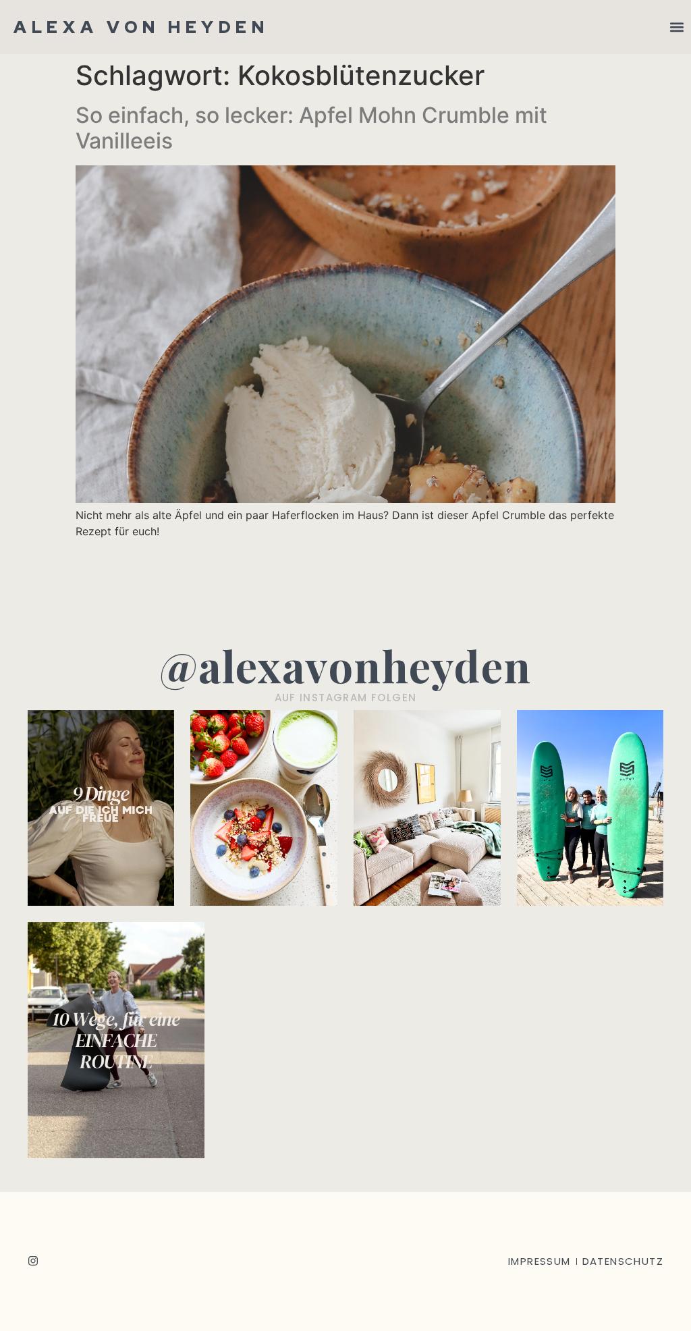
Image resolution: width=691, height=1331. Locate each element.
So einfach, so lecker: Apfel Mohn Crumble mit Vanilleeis (311, 128)
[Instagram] (33, 1260)
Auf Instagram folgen (346, 697)
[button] (676, 27)
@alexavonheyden (345, 665)
